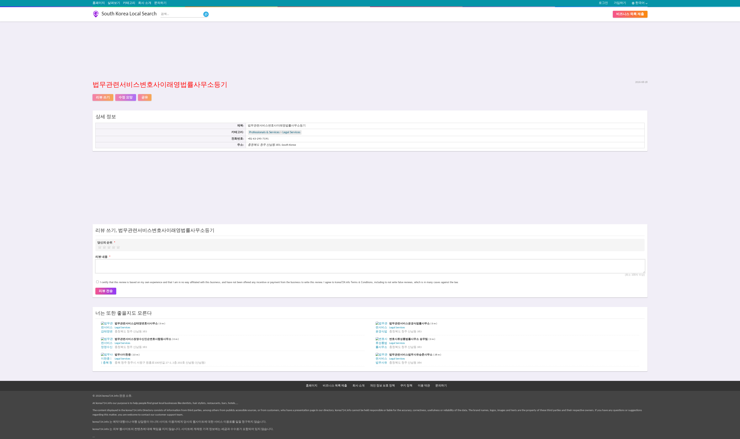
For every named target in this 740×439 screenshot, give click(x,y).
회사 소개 (144, 3)
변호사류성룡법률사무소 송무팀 (409, 339)
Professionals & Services (264, 132)
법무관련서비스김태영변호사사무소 (137, 323)
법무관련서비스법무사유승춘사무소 (411, 354)
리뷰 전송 (106, 291)
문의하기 (160, 3)
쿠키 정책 (406, 385)
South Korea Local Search (129, 14)
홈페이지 (98, 3)
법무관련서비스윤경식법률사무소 (410, 323)
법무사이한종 (123, 354)
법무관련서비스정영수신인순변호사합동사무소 (143, 339)
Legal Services (291, 132)
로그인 (603, 3)
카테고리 (129, 3)
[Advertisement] (208, 51)
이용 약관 (424, 385)
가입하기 (620, 3)
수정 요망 (126, 97)
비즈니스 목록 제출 (630, 14)
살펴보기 (114, 3)
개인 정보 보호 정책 (382, 385)
